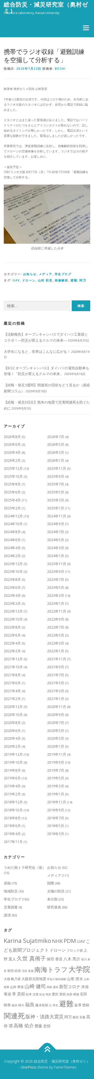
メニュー (85, 28)
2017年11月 (13, 841)
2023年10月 (13, 571)
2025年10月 (13, 476)
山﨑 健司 (35, 986)
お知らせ (30, 274)
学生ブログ (63, 274)
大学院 (79, 969)
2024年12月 (13, 516)
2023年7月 (55, 579)
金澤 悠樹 (81, 1005)
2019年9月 (55, 762)
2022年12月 (13, 611)
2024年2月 (12, 555)
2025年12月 (13, 468)
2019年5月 (55, 778)
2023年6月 (12, 587)
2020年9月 (55, 714)
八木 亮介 (71, 959)
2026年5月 (55, 444)
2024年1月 (55, 555)
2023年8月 (12, 579)
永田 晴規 (72, 994)
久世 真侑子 (31, 958)
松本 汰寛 (32, 994)
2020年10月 (13, 714)
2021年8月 (12, 674)
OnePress (29, 1067)
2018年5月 (55, 825)
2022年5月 (55, 635)
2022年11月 (56, 611)
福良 (30, 1004)
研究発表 (54, 907)
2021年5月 (55, 682)
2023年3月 (55, 595)
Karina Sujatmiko (27, 940)
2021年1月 (55, 698)
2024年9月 (55, 523)
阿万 (82, 280)
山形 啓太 (75, 978)
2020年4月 (12, 738)
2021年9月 (55, 666)
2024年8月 (12, 531)
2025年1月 (55, 508)
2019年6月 (12, 778)
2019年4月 (12, 786)
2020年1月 (55, 746)
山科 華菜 (17, 987)
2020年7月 (55, 722)
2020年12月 (13, 706)
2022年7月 (55, 627)
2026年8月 (12, 436)
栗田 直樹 (59, 994)
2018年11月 (56, 802)
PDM (70, 941)
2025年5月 (55, 492)
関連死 (14, 1015)
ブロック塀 (74, 950)
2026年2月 (12, 460)
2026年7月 (55, 436)
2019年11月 (56, 754)
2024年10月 (13, 523)
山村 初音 (45, 280)
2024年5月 (55, 539)
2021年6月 (12, 682)
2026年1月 (55, 460)
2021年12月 (13, 658)
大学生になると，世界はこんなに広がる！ (37, 351)
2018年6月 (12, 825)
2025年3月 (55, 500)
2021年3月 (55, 690)
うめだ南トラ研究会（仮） (25, 867)
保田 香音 (55, 958)
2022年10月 (13, 619)
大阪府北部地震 (34, 978)
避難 (73, 280)
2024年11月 (56, 516)
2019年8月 (12, 770)
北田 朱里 (28, 971)
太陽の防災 (56, 891)
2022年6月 (12, 635)
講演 (7, 915)
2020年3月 (55, 738)
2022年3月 (55, 643)
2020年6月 (12, 730)
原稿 (7, 883)
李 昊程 (18, 994)
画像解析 (61, 280)
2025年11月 (56, 468)
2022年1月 (55, 650)
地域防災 (11, 891)
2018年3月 (55, 833)
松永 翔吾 (45, 994)
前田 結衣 (14, 970)
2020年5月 (55, 730)
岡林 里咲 (52, 987)
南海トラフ (51, 969)
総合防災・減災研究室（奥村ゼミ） (46, 7)
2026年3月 (55, 452)
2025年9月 (55, 476)
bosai (60, 68)
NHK (57, 940)
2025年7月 (55, 484)
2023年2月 (12, 603)
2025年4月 (12, 500)
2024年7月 (55, 531)
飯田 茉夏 (79, 1017)
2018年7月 (55, 818)
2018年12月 (13, 802)
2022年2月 (12, 650)
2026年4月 (12, 452)
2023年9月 (55, 571)
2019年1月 (55, 794)
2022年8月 (12, 627)
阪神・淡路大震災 (45, 1016)
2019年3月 (55, 786)
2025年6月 (12, 492)
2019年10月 (13, 762)
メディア (45, 274)
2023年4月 (12, 595)
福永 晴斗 (18, 1005)
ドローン (29, 280)
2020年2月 (12, 746)
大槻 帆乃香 (12, 979)
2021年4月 (12, 690)
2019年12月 (13, 754)
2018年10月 (13, 810)
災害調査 (11, 907)
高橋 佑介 (24, 1025)
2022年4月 (12, 643)
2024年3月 (55, 547)
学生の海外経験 (56, 979)
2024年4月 (12, 547)
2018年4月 (12, 833)
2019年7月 (55, 770)
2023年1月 (55, 603)
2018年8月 (12, 818)
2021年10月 (13, 666)
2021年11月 (56, 658)
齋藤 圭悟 (43, 1025)
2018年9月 (55, 810)
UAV (16, 280)
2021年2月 (12, 698)
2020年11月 (56, 706)
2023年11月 (56, 563)
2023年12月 (13, 563)
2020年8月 (12, 722)
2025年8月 (12, 484)
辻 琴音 (53, 1005)
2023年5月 (55, 587)
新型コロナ (69, 986)
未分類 (52, 899)
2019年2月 (12, 794)
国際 (50, 883)
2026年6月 (12, 444)
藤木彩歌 (41, 1005)
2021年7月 (55, 674)
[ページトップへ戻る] (47, 1050)
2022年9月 (55, 619)
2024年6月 (12, 539)
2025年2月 (12, 508)
